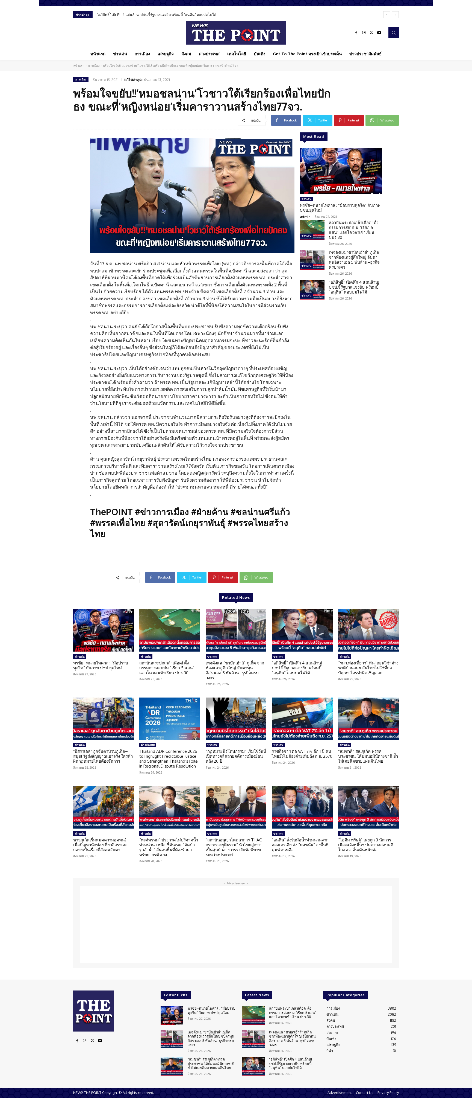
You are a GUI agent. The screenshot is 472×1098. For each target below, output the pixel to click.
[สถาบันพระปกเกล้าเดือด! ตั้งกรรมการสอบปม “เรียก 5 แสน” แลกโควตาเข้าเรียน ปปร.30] (312, 230)
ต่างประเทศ (148, 745)
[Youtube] (379, 33)
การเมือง (93, 66)
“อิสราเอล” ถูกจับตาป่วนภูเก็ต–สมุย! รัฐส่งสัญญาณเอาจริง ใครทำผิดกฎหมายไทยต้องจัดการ (103, 756)
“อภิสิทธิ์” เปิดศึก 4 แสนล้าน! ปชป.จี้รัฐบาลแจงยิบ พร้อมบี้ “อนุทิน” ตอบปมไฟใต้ (156, 14)
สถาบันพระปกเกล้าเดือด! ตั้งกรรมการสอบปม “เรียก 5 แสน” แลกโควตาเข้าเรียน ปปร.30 (353, 230)
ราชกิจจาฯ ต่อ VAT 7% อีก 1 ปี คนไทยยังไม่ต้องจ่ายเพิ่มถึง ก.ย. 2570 (302, 754)
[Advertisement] (236, 924)
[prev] (386, 14)
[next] (395, 14)
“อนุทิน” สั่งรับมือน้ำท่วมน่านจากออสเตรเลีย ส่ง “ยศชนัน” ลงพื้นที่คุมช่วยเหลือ (300, 844)
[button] (393, 32)
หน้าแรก (78, 66)
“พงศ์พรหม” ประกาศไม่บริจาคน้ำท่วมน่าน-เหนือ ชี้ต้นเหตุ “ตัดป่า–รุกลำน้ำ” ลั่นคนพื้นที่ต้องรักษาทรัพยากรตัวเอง (168, 847)
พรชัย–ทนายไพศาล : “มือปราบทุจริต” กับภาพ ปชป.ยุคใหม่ (340, 208)
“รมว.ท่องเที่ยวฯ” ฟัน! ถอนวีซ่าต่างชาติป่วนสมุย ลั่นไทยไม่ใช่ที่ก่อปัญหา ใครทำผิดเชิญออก (368, 667)
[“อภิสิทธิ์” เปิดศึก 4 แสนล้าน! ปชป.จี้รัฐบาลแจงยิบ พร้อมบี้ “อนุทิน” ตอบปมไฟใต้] (312, 290)
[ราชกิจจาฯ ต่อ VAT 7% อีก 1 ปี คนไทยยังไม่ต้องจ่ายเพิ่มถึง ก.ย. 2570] (302, 719)
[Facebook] (356, 33)
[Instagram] (364, 33)
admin (305, 216)
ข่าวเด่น (306, 199)
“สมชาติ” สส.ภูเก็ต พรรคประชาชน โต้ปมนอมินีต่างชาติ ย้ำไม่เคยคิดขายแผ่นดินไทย (368, 756)
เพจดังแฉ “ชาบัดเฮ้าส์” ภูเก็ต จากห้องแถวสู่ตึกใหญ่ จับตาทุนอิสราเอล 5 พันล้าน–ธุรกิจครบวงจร (354, 260)
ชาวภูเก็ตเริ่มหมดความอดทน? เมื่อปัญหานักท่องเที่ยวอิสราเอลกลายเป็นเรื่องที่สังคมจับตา (100, 844)
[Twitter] (371, 33)
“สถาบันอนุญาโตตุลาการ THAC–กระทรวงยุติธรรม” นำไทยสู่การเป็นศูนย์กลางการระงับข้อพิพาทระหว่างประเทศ (235, 847)
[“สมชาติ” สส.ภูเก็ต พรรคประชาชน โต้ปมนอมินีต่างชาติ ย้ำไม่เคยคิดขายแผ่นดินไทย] (368, 719)
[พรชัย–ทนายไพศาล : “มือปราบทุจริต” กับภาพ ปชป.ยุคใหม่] (341, 171)
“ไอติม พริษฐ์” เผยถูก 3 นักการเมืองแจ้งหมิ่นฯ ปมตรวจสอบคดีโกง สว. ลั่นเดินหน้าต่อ (365, 844)
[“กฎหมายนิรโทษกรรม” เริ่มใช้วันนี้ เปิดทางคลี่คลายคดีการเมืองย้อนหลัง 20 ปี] (236, 719)
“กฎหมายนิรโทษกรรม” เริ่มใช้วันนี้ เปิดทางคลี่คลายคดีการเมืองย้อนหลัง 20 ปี (236, 756)
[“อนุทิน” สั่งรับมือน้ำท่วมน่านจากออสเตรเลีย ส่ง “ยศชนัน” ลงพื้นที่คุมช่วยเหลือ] (302, 807)
